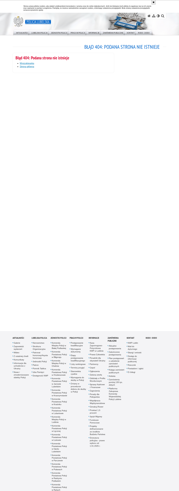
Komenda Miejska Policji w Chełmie (59, 366)
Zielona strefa (96, 378)
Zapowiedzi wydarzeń (19, 350)
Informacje (94, 340)
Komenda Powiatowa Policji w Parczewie (59, 461)
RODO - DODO (151, 340)
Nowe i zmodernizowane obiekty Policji (21, 378)
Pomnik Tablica (39, 371)
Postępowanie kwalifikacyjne (77, 347)
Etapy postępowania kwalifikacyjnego (78, 361)
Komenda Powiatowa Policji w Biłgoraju (59, 357)
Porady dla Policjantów (95, 398)
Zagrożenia (95, 394)
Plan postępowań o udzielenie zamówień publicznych (116, 365)
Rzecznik (132, 368)
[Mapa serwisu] (153, 16)
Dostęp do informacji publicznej (132, 362)
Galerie (17, 346)
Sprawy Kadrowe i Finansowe (97, 388)
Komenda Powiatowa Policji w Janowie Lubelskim (59, 385)
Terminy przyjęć (78, 371)
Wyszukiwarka (27, 63)
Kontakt (130, 340)
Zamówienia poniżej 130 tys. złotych (116, 385)
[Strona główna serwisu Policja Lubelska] (149, 16)
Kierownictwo (38, 346)
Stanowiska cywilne (76, 375)
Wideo (16, 355)
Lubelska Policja (39, 340)
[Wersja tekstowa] (158, 16)
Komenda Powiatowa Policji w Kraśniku (59, 404)
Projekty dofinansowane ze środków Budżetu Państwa (97, 433)
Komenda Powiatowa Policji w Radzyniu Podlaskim (59, 480)
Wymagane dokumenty (76, 353)
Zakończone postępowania (115, 356)
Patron (36, 368)
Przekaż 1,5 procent (95, 414)
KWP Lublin (133, 346)
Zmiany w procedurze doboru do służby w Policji (78, 391)
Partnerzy (94, 367)
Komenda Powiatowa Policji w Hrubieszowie (59, 375)
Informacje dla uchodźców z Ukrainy (20, 369)
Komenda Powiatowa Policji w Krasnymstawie (59, 395)
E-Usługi (131, 375)
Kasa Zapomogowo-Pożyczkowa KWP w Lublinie (96, 350)
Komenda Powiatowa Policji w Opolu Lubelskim (59, 450)
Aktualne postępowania (115, 350)
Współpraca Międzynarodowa (97, 404)
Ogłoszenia (95, 374)
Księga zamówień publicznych (116, 374)
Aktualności (18, 340)
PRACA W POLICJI (76, 340)
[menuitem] (22, 32)
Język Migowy (96, 419)
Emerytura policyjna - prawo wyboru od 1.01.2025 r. (97, 445)
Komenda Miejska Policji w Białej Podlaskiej (59, 348)
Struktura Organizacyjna (39, 350)
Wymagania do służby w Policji (77, 381)
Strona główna (27, 66)
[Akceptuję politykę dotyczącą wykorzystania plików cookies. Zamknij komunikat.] (153, 2)
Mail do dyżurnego (132, 350)
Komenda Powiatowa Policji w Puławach (59, 469)
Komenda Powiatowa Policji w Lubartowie (59, 413)
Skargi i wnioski (134, 355)
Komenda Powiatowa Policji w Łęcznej (59, 431)
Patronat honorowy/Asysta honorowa (40, 358)
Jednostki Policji (40, 364)
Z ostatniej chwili (21, 359)
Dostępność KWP (40, 378)
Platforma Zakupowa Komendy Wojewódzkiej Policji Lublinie (115, 396)
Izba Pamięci (38, 375)
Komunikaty (19, 362)
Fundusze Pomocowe (95, 424)
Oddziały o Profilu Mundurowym (97, 382)
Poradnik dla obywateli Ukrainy (97, 362)
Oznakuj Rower (96, 410)
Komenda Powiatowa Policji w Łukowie (59, 440)
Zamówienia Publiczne (113, 342)
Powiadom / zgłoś (135, 371)
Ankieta (112, 379)
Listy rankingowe (78, 367)
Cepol (92, 371)
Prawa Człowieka (97, 357)
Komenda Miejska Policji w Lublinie (59, 422)
